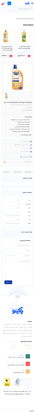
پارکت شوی (18, 19)
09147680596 (20, 357)
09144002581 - (12, 357)
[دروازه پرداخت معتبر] (7, 382)
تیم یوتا (7, 394)
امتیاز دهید (26, 255)
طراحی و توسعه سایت (17, 394)
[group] (24, 43)
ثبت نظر (8, 282)
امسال (28, 107)
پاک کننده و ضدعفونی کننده (28, 19)
